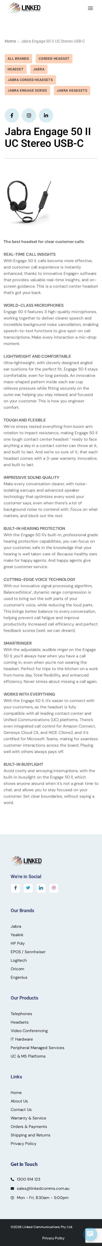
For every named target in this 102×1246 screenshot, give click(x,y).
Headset (16, 69)
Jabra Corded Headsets (30, 79)
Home (10, 41)
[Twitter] (28, 888)
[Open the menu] (90, 8)
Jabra (39, 69)
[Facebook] (15, 888)
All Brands (18, 58)
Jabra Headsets (72, 90)
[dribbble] (54, 888)
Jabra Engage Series (27, 90)
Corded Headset (54, 58)
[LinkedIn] (41, 888)
